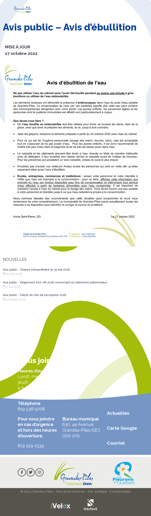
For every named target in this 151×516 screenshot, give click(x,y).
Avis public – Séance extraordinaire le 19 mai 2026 (36, 269)
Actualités (118, 413)
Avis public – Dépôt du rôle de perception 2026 (34, 295)
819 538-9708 (31, 408)
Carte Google (122, 428)
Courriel (116, 443)
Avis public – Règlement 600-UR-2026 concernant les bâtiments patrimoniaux (55, 282)
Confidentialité (120, 491)
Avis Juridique (97, 491)
